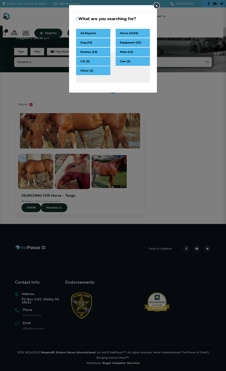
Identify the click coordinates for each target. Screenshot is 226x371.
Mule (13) (126, 52)
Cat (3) (85, 61)
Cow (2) (125, 61)
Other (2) (86, 71)
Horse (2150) (129, 33)
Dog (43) (86, 43)
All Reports (88, 33)
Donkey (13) (88, 52)
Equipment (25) (130, 43)
